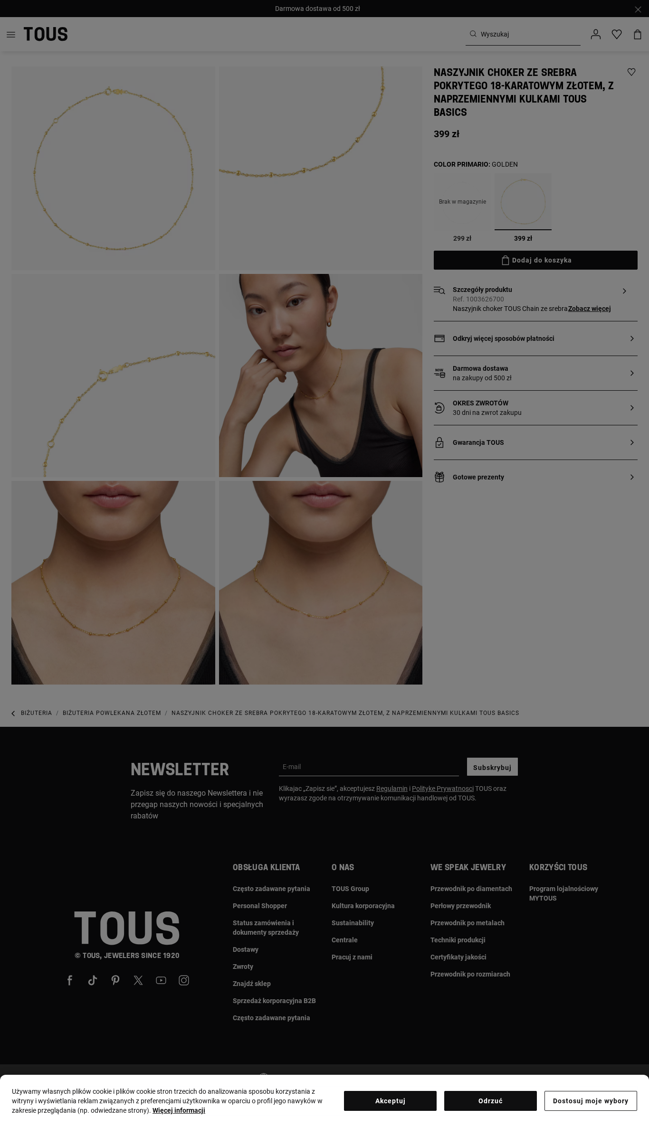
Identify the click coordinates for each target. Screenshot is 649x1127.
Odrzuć (490, 1101)
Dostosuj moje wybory (591, 1101)
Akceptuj (390, 1101)
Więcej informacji (179, 1110)
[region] (324, 1101)
